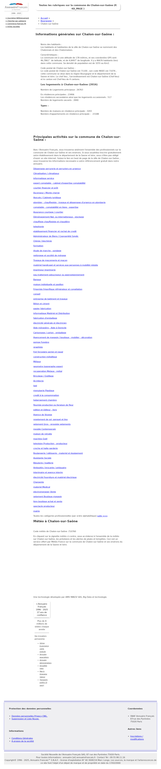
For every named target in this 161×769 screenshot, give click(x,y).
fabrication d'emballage (45, 318)
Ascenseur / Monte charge (46, 193)
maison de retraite (42, 434)
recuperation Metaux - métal (47, 371)
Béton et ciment (41, 304)
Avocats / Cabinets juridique (47, 197)
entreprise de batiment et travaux (50, 299)
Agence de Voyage (42, 415)
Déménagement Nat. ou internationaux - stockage (58, 217)
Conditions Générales (22, 738)
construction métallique (45, 357)
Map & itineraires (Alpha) (43, 674)
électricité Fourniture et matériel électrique (55, 477)
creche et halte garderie (45, 448)
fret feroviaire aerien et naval (48, 352)
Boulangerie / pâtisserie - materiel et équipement (58, 453)
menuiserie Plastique (43, 390)
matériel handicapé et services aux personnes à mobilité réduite (65, 265)
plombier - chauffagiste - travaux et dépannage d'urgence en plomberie (69, 202)
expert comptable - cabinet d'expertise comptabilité (59, 183)
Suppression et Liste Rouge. (25, 719)
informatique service (43, 178)
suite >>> (102, 516)
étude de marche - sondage (47, 251)
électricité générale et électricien (50, 323)
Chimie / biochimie (42, 241)
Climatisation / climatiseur (46, 173)
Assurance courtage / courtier (48, 212)
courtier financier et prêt (45, 188)
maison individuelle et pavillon (48, 284)
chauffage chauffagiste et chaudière (51, 222)
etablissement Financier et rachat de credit (54, 231)
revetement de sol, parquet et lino (50, 419)
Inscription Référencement (18, 18)
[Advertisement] (81, 123)
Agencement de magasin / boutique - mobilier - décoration (62, 337)
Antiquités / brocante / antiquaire (49, 467)
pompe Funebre (41, 342)
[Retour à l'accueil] (16, 10)
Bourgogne (46, 21)
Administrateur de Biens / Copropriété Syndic (55, 236)
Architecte (38, 381)
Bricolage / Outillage (43, 376)
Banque (37, 279)
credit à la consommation (46, 395)
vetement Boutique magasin (47, 496)
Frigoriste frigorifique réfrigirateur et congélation (57, 289)
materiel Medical (41, 487)
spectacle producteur (44, 506)
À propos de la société (23, 741)
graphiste (38, 347)
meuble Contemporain (44, 429)
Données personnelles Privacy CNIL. (30, 716)
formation (38, 246)
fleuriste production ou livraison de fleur (53, 405)
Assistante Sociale (42, 458)
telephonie (38, 226)
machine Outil (40, 439)
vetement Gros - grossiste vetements (52, 424)
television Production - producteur (50, 443)
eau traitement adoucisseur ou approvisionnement (58, 275)
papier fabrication (42, 308)
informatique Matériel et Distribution (51, 313)
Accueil (44, 18)
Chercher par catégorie (16, 21)
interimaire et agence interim (48, 472)
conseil (36, 294)
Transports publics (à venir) (44, 682)
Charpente (38, 482)
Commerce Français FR (16, 24)
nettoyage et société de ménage (49, 255)
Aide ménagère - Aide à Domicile (49, 328)
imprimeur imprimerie (44, 270)
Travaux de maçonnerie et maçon (50, 260)
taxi (35, 385)
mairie (36, 511)
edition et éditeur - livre (45, 410)
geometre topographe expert (48, 366)
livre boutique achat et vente (47, 501)
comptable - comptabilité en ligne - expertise (55, 207)
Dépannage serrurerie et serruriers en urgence (57, 169)
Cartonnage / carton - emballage (49, 333)
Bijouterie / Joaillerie (43, 463)
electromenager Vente (44, 492)
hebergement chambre (45, 400)
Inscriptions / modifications (137, 737)
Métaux (37, 361)
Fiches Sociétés (13, 27)
